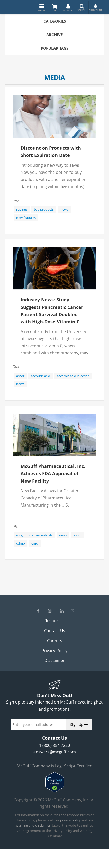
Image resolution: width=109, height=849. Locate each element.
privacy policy (70, 820)
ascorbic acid (40, 376)
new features (26, 217)
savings (21, 209)
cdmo (20, 543)
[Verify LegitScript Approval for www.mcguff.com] (54, 790)
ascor (20, 376)
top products (44, 209)
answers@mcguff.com (54, 752)
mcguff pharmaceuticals (34, 535)
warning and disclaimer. (33, 825)
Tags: (16, 200)
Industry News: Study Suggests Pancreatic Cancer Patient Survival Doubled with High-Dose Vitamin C (52, 311)
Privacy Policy (54, 650)
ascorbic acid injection (73, 376)
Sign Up (77, 724)
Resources (55, 621)
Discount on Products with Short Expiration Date (51, 151)
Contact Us (54, 630)
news (64, 209)
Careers (54, 640)
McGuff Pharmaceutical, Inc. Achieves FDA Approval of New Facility (53, 473)
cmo (34, 543)
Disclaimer (54, 660)
